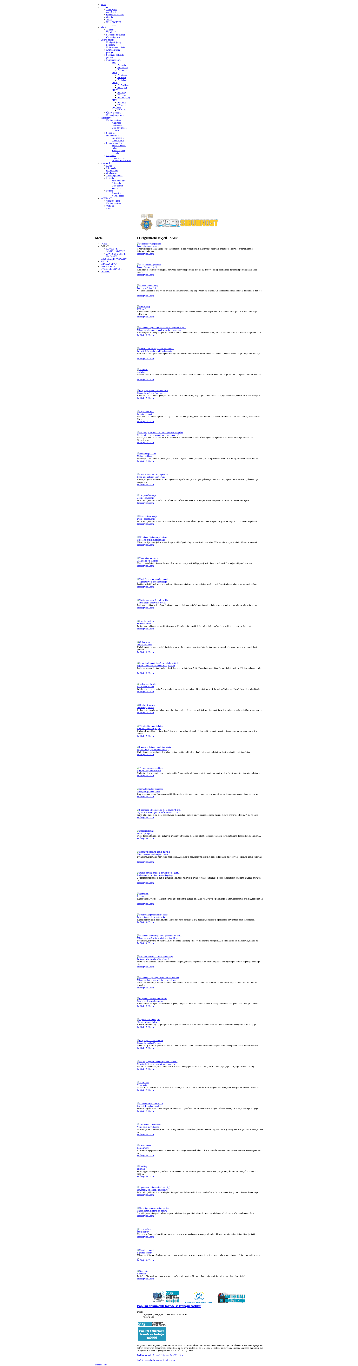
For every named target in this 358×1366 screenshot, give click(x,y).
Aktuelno (110, 30)
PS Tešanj (121, 92)
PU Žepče (116, 108)
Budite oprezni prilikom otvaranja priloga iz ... (157, 875)
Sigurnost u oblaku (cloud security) (152, 1190)
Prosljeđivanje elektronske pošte (151, 917)
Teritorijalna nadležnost (111, 10)
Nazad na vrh (101, 1364)
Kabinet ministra (113, 120)
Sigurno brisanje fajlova (147, 1022)
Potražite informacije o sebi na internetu (154, 351)
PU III (114, 82)
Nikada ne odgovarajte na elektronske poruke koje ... (160, 330)
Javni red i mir (118, 180)
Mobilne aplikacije (145, 456)
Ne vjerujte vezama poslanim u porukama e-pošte (159, 435)
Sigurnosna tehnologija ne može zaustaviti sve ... (158, 812)
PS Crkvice (122, 67)
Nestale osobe (118, 196)
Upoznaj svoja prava (115, 115)
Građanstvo (111, 173)
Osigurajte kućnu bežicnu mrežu (151, 393)
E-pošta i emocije (144, 1253)
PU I (114, 62)
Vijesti (103, 27)
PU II (114, 72)
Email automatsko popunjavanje (151, 477)
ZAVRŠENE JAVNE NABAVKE (116, 255)
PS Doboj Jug (123, 97)
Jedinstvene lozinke (145, 686)
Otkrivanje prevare (145, 707)
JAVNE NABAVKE (115, 251)
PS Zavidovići (123, 85)
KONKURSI (112, 249)
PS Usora (121, 95)
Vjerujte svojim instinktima (149, 770)
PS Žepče (121, 110)
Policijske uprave (113, 60)
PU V (114, 100)
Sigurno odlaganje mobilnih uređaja (153, 749)
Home (103, 4)
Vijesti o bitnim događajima (149, 728)
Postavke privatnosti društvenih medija (154, 959)
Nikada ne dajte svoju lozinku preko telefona (156, 980)
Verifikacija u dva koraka (148, 1127)
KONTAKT (106, 198)
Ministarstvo (106, 118)
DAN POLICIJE (113, 22)
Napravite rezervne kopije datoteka (152, 854)
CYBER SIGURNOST (111, 269)
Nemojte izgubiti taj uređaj (148, 791)
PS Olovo (121, 102)
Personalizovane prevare (148, 246)
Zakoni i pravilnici (114, 175)
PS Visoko (122, 75)
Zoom (151, 254)
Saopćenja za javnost (115, 35)
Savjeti (109, 165)
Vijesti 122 (111, 32)
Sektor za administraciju (112, 134)
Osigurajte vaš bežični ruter (149, 1043)
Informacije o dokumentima (118, 139)
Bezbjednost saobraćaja (117, 187)
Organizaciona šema (115, 14)
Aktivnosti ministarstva (117, 124)
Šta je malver (143, 1232)
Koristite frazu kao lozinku (149, 1106)
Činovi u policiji (113, 113)
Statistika (110, 178)
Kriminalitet (117, 183)
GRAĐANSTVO (109, 264)
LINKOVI (105, 271)
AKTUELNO (107, 261)
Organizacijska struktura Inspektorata (121, 159)
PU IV (115, 90)
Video (109, 19)
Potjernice (116, 193)
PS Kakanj (122, 80)
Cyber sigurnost (113, 37)
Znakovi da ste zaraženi (147, 561)
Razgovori (141, 896)
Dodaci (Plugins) (144, 833)
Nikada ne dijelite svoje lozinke (151, 540)
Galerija (109, 17)
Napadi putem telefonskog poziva (152, 1211)
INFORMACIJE (108, 266)
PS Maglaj (122, 87)
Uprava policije (107, 40)
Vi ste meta (142, 1085)
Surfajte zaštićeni (144, 623)
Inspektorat (111, 155)
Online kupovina (144, 644)
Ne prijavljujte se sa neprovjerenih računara (156, 1064)
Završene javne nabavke (118, 151)
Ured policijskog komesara (113, 43)
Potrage (109, 191)
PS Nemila (122, 70)
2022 (114, 24)
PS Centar (121, 65)
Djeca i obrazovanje (146, 519)
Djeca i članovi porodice (148, 267)
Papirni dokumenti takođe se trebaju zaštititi (156, 665)
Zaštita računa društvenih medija (151, 603)
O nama (104, 7)
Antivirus (141, 372)
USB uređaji (142, 309)
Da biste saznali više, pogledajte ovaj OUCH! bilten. (160, 1355)
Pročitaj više (142, 254)
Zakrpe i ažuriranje (145, 498)
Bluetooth (141, 1273)
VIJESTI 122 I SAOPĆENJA (114, 259)
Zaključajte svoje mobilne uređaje (152, 582)
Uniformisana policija (115, 47)
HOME (104, 244)
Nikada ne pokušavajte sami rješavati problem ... (158, 938)
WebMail (110, 206)
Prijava (109, 208)
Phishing (141, 1169)
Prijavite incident (144, 414)
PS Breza (121, 77)
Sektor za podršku (114, 143)
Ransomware (143, 1148)
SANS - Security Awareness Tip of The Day (156, 1360)
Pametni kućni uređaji (146, 288)
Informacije (106, 163)
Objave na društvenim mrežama (151, 1001)
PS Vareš (121, 105)
